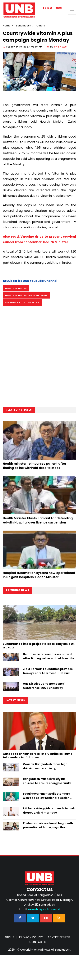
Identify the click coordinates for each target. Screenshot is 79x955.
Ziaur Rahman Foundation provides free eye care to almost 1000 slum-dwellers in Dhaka (48, 671)
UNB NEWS (60, 46)
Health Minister (16, 288)
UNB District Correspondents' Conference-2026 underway (44, 686)
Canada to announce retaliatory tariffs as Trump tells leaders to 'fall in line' (37, 756)
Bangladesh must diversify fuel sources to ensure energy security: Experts (47, 781)
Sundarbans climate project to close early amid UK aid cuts (39, 646)
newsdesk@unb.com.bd (39, 909)
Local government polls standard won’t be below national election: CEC (46, 796)
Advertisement (59, 937)
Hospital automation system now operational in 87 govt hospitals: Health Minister (39, 575)
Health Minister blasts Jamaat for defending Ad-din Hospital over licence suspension (38, 520)
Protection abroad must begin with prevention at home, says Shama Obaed (48, 825)
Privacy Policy (31, 937)
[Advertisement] (39, 357)
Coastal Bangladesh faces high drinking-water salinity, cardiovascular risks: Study (45, 766)
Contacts (37, 942)
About (9, 937)
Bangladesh (23, 25)
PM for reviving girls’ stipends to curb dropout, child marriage (49, 810)
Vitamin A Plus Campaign (22, 302)
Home (7, 25)
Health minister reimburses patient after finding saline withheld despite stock (34, 465)
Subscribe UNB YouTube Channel (31, 281)
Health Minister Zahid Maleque (26, 295)
